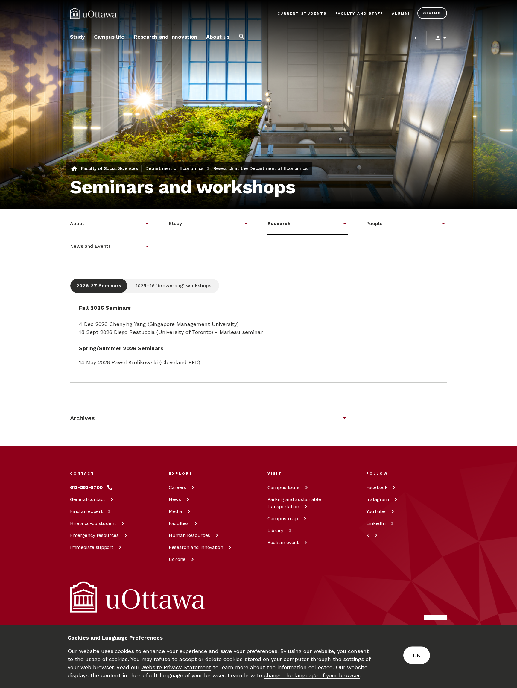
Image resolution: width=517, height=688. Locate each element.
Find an (86, 511)
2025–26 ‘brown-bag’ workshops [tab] (173, 285)
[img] (93, 13)
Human (189, 535)
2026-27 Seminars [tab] (98, 285)
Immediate (91, 547)
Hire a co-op (93, 523)
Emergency (94, 535)
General (87, 499)
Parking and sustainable (294, 502)
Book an (283, 542)
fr (413, 38)
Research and (196, 547)
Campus (283, 487)
